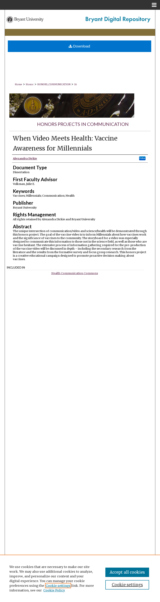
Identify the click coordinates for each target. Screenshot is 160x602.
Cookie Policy (54, 590)
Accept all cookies (127, 572)
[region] (80, 578)
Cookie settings (58, 586)
